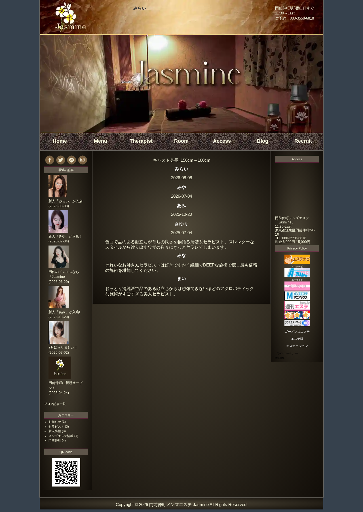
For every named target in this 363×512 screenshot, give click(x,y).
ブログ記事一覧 (55, 404)
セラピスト (56, 426)
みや (181, 187)
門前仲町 (54, 440)
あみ (181, 205)
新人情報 (54, 431)
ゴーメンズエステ (297, 331)
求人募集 (279, 358)
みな (181, 255)
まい (181, 278)
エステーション (297, 345)
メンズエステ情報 (60, 436)
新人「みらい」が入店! (65, 201)
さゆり (181, 223)
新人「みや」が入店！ (65, 236)
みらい (139, 8)
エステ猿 (297, 338)
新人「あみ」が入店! (64, 312)
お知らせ (54, 421)
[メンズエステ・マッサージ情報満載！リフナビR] (297, 318)
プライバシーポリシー (286, 353)
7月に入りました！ (63, 347)
